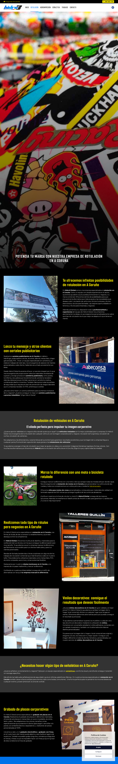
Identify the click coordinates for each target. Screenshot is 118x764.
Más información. (96, 743)
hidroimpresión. (95, 486)
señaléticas (70, 671)
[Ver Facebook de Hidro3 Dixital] (113, 7)
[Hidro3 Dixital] (13, 7)
